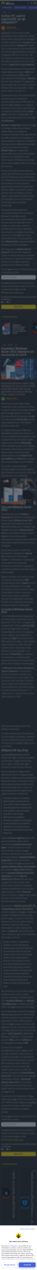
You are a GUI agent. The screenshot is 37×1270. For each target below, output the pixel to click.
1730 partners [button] (13, 1246)
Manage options (9, 1265)
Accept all (27, 1265)
